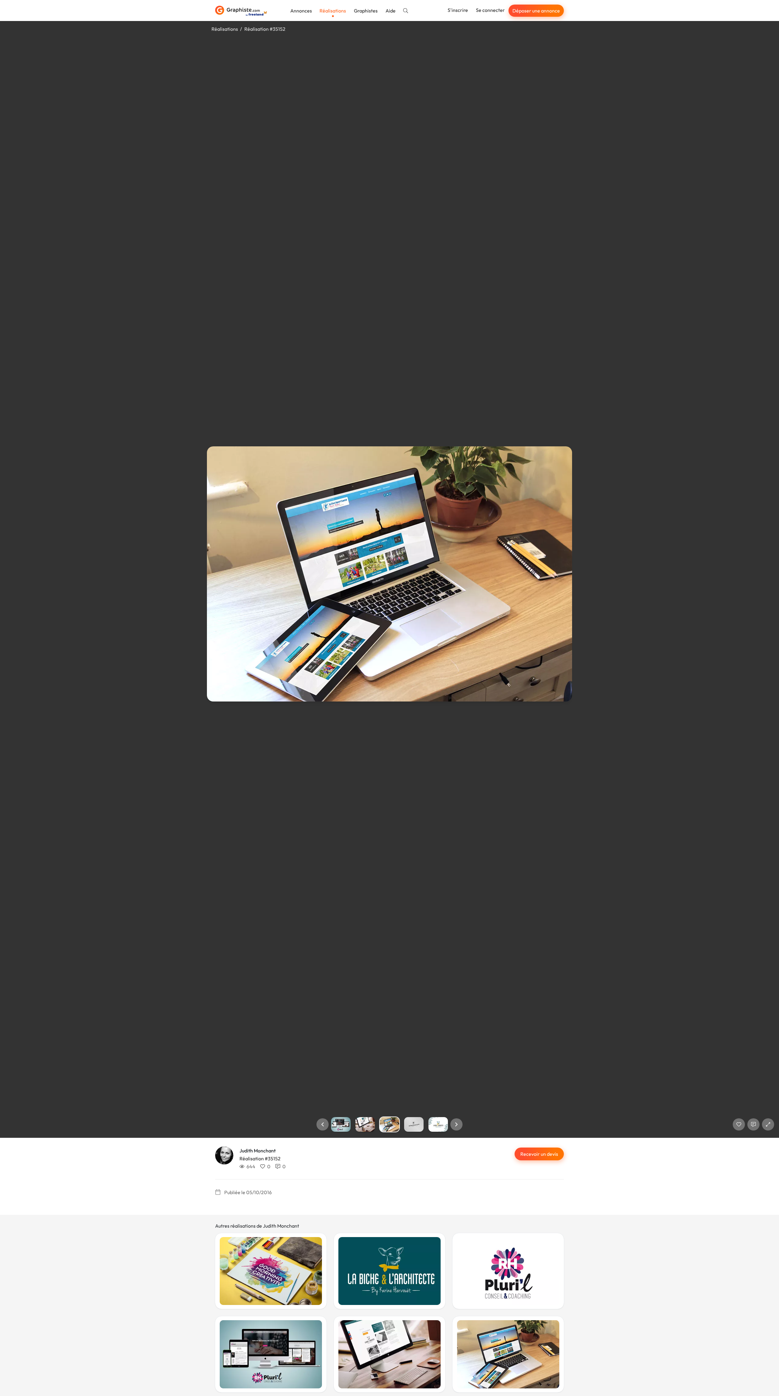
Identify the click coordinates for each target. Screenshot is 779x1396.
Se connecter (490, 10)
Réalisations (333, 11)
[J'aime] (739, 1124)
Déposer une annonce (536, 11)
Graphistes (366, 11)
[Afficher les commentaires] (753, 1124)
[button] (322, 1124)
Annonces (301, 11)
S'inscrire (458, 10)
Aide (391, 11)
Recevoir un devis (539, 1154)
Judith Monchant (257, 1151)
